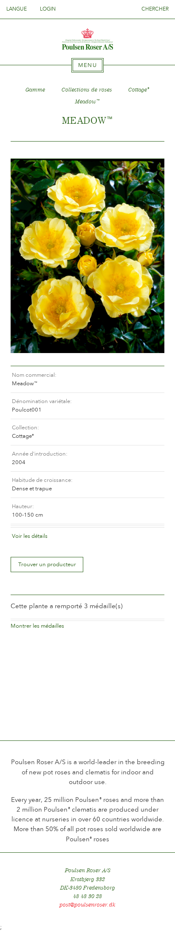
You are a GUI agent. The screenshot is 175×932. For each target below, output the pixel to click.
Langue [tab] (17, 9)
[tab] (87, 65)
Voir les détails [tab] (30, 536)
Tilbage (27, 150)
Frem (148, 150)
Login (48, 9)
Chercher (155, 9)
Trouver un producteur (47, 564)
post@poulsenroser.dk (87, 904)
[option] (87, 256)
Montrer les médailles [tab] (37, 626)
